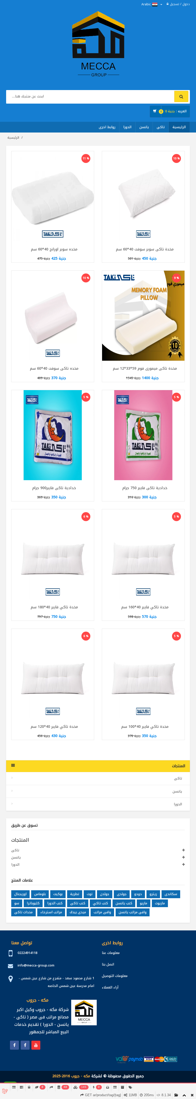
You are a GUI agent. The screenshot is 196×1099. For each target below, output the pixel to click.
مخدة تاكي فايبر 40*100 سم (144, 726)
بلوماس (40, 894)
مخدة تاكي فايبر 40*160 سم (144, 607)
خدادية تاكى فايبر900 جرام (54, 488)
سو (16, 903)
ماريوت (160, 903)
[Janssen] (25, 1045)
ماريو (143, 903)
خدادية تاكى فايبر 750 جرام (144, 488)
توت (89, 894)
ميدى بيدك (78, 912)
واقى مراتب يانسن (132, 912)
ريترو (153, 894)
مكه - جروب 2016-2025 (71, 1076)
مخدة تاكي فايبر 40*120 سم (54, 726)
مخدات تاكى (23, 912)
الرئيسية (179, 127)
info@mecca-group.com (36, 965)
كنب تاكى (77, 903)
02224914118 (27, 953)
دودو (138, 894)
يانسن (144, 127)
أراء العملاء (110, 987)
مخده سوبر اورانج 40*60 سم (54, 249)
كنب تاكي (100, 903)
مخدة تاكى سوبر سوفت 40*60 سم (145, 249)
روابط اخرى (107, 127)
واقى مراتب (102, 912)
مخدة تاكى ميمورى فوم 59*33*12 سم (145, 368)
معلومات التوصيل (115, 976)
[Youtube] (35, 1045)
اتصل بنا (108, 964)
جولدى (122, 894)
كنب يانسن (124, 903)
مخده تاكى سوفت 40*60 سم (54, 368)
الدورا (127, 127)
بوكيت (58, 894)
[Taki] (14, 1045)
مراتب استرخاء (51, 912)
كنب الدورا (55, 903)
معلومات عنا (111, 953)
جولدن (104, 894)
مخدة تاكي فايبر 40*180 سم (54, 607)
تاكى (161, 127)
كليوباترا (33, 903)
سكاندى (171, 894)
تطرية (74, 894)
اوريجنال (20, 894)
